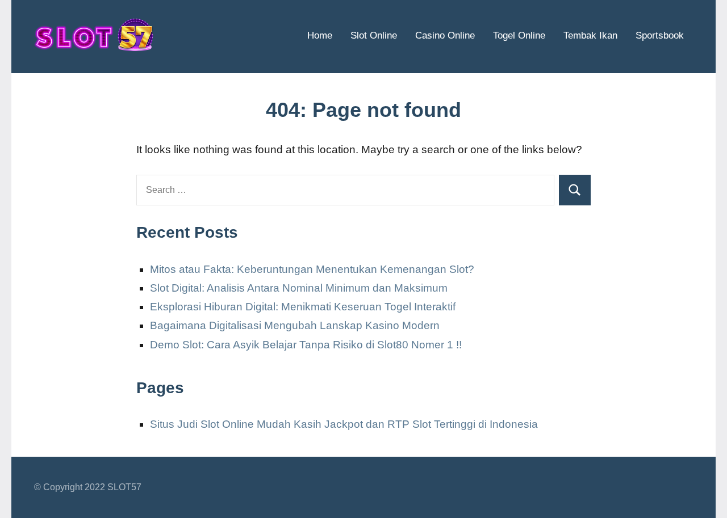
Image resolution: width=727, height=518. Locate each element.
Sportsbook (660, 35)
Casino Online (445, 35)
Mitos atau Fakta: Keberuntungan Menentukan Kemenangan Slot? (312, 269)
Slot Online (373, 35)
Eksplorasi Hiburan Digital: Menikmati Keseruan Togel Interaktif (303, 307)
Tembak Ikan (590, 35)
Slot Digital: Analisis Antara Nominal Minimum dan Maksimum (299, 288)
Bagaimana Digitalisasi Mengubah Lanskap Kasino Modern (295, 325)
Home (319, 35)
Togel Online (519, 35)
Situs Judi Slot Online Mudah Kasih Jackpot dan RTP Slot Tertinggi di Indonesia (344, 424)
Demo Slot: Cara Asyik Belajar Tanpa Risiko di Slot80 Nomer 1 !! (306, 345)
